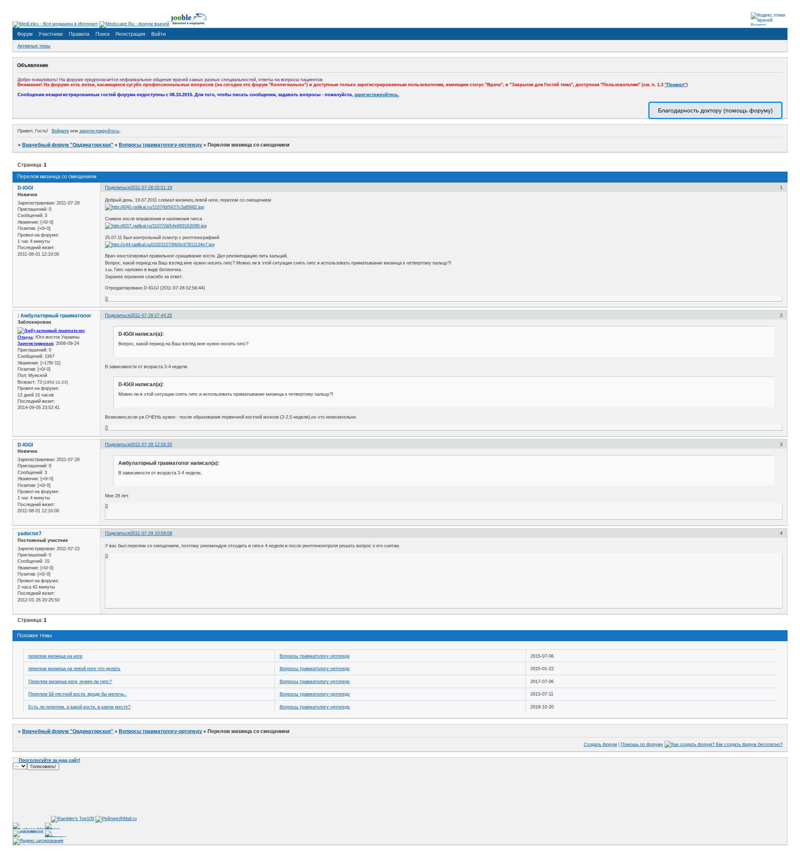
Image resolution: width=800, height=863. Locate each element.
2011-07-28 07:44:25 (151, 315)
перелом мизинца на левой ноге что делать (74, 668)
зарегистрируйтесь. (376, 94)
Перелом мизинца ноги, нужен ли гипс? (70, 681)
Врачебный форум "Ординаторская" (67, 145)
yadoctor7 (30, 533)
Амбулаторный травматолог (55, 316)
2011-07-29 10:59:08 (151, 533)
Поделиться (117, 187)
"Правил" (675, 84)
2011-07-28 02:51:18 (151, 187)
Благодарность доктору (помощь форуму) (715, 110)
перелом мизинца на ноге (55, 655)
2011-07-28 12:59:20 (151, 444)
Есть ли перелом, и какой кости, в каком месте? (79, 706)
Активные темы (34, 45)
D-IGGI (25, 188)
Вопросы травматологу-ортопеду (160, 145)
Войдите (60, 130)
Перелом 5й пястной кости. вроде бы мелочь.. (77, 693)
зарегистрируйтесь (99, 130)
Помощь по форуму (642, 744)
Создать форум (600, 744)
